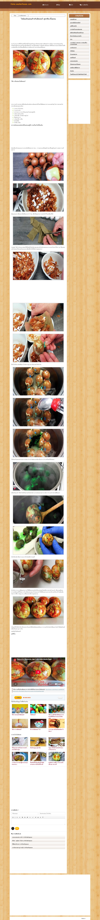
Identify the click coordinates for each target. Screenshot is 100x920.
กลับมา (18, 697)
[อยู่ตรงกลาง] (25, 817)
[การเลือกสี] (33, 817)
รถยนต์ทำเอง (73, 19)
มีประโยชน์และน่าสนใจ (75, 36)
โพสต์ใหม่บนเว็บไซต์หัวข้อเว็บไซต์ (78, 74)
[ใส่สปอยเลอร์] (43, 817)
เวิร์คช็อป (72, 51)
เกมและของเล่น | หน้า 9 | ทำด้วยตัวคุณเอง (22, 837)
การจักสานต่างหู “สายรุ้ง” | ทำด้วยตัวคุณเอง (22, 847)
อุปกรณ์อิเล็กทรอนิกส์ (75, 22)
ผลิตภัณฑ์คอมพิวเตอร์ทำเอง (77, 32)
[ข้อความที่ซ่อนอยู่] (35, 817)
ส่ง (17, 828)
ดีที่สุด (58, 5)
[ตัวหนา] (13, 817)
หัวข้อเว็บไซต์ (79, 16)
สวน (71, 39)
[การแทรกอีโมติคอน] (30, 817)
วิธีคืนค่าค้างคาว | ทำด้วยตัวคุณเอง (20, 844)
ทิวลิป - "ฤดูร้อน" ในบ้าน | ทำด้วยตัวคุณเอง (22, 840)
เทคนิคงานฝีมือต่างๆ (75, 67)
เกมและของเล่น (74, 61)
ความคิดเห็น (84, 5)
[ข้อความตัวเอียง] (15, 817)
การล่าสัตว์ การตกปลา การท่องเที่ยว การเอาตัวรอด (78, 43)
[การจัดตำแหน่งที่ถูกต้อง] (27, 817)
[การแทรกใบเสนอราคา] (38, 817)
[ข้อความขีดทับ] (19, 817)
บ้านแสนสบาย (73, 54)
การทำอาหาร (73, 47)
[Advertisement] (38, 30)
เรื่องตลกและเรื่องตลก (75, 64)
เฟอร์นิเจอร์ (73, 57)
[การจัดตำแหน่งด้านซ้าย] (22, 817)
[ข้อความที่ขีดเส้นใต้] (17, 817)
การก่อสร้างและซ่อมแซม (76, 29)
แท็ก (72, 5)
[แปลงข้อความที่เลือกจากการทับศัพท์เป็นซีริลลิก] (40, 817)
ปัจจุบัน (72, 71)
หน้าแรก (46, 5)
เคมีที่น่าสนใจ (73, 26)
